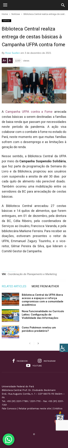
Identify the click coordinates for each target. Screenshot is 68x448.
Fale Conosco (9, 408)
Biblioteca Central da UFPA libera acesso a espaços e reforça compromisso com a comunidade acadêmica (42, 299)
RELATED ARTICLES (14, 286)
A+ (4, 60)
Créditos (57, 408)
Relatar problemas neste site (34, 408)
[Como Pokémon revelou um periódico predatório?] (10, 331)
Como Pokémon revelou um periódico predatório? (39, 329)
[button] (63, 5)
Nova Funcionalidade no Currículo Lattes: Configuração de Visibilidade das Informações (43, 314)
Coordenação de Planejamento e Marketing (32, 274)
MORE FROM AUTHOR (45, 286)
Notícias (6, 21)
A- (10, 60)
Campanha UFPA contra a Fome (28, 111)
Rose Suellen (12, 52)
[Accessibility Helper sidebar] (64, 348)
